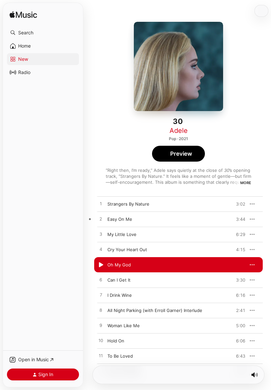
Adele (179, 131)
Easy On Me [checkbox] (119, 219)
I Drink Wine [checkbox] (119, 295)
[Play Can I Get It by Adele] (100, 280)
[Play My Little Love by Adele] (100, 234)
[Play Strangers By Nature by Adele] (100, 204)
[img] (23, 15)
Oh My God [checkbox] (119, 264)
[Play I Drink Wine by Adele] (100, 295)
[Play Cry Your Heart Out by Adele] (100, 250)
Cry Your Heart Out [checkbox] (127, 249)
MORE (245, 182)
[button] (43, 32)
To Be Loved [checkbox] (120, 356)
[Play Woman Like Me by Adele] (100, 326)
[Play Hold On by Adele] (100, 341)
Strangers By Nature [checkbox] (128, 204)
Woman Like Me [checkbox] (123, 325)
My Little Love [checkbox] (121, 234)
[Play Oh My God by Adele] (100, 265)
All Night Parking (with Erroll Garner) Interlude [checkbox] (154, 310)
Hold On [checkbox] (115, 340)
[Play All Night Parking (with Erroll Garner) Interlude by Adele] (100, 310)
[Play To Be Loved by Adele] (100, 356)
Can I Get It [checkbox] (119, 280)
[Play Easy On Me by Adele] (100, 219)
